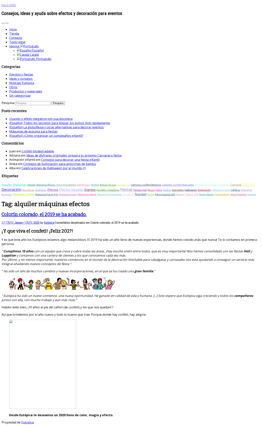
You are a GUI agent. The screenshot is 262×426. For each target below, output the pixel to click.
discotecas (28, 190)
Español (37, 50)
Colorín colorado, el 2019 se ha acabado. (44, 214)
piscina (180, 194)
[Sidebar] (3, 23)
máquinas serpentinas (109, 194)
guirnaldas (178, 190)
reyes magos (206, 194)
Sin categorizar (20, 95)
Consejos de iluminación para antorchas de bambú (59, 164)
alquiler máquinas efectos (41, 185)
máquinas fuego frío (46, 194)
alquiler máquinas (14, 185)
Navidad (140, 194)
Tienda (14, 33)
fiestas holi (140, 190)
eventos (90, 190)
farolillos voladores (107, 190)
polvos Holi (192, 194)
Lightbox (235, 190)
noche (150, 194)
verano (251, 194)
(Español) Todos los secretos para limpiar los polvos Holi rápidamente (59, 123)
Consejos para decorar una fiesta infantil (70, 160)
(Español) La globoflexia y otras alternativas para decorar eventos (56, 127)
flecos (151, 190)
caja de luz (123, 185)
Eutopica (27, 422)
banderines (83, 185)
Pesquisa (8, 103)
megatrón (128, 194)
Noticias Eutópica (21, 83)
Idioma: (14, 46)
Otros (13, 87)
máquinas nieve (87, 194)
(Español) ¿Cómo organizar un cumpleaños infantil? (46, 136)
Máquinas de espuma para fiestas (33, 131)
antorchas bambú (66, 185)
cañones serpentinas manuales (212, 185)
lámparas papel (221, 190)
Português (43, 59)
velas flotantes (238, 194)
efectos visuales (71, 189)
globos (167, 190)
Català (34, 55)
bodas (95, 185)
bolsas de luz (108, 185)
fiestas (126, 189)
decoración (11, 189)
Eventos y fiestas (21, 74)
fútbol (158, 190)
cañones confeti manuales (178, 185)
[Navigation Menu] (6, 23)
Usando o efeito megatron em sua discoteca (41, 119)
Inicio (13, 29)
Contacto (15, 38)
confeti (248, 184)
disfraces (41, 190)
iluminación (204, 190)
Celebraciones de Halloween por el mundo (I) (53, 168)
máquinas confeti (24, 194)
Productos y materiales (25, 91)
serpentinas (222, 194)
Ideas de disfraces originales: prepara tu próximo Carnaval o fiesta (73, 155)
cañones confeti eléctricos (146, 185)
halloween (191, 190)
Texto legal (17, 42)
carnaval (235, 185)
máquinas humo (68, 194)
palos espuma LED (165, 194)
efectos (52, 189)
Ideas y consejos (21, 79)
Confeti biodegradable (38, 151)
